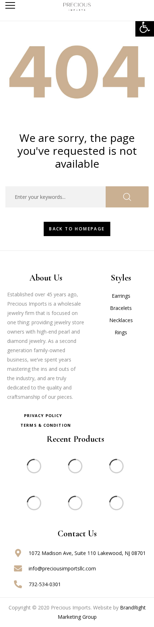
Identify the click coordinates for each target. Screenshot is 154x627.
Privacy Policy (43, 415)
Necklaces (121, 320)
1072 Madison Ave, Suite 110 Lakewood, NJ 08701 (87, 553)
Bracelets (121, 308)
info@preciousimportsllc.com (62, 568)
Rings (121, 332)
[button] (144, 27)
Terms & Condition (45, 425)
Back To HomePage (77, 229)
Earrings (121, 295)
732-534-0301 (45, 584)
